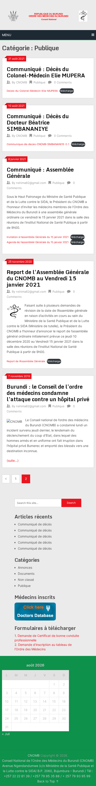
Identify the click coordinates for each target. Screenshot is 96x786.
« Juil (6, 734)
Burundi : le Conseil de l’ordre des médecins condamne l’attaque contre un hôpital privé (48, 392)
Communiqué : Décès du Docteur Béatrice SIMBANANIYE (38, 122)
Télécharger (67, 90)
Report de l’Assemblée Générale (26, 361)
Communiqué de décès (35, 524)
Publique (39, 82)
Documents (26, 573)
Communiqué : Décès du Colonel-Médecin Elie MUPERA (46, 72)
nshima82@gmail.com (31, 183)
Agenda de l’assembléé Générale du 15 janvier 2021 (38, 242)
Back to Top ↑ (48, 781)
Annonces (25, 567)
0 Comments (63, 82)
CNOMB (21, 82)
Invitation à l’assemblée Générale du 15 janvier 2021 (38, 237)
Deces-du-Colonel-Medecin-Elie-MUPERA (32, 90)
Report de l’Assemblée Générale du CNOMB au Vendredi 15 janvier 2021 (48, 278)
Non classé (26, 579)
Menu (6, 35)
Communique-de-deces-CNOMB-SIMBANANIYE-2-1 (38, 144)
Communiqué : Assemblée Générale (40, 172)
